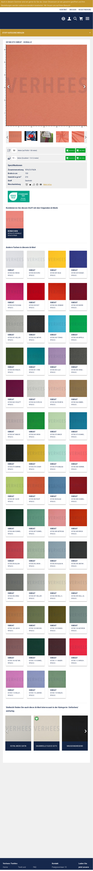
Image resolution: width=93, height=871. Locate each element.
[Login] (69, 19)
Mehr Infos (47, 184)
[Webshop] (81, 19)
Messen (73, 10)
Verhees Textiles (13, 21)
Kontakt (63, 10)
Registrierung (85, 10)
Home (5, 867)
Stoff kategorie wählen (13, 33)
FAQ (34, 867)
